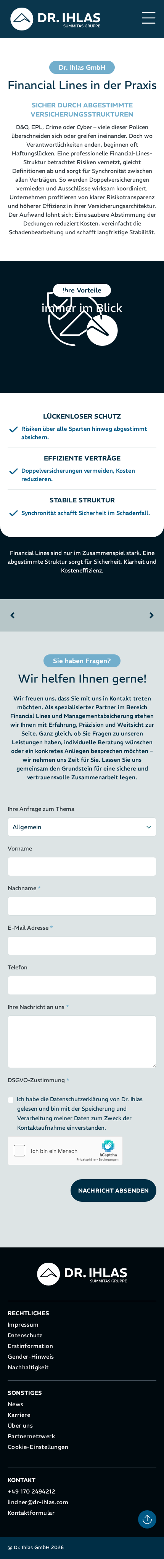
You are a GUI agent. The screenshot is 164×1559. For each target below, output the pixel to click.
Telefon (17, 967)
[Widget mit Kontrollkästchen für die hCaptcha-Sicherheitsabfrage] (65, 1150)
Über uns (20, 1425)
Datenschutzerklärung (79, 1099)
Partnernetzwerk (31, 1436)
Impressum (23, 1324)
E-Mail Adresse (30, 927)
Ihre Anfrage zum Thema (41, 808)
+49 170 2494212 (31, 1491)
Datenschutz (25, 1335)
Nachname (24, 888)
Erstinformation (30, 1346)
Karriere (19, 1414)
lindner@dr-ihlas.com (38, 1502)
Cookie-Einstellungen (38, 1446)
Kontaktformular (31, 1512)
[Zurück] (45, 615)
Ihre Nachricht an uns (38, 1007)
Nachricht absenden (113, 1190)
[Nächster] (119, 615)
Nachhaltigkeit (28, 1367)
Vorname (20, 848)
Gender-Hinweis (31, 1356)
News (16, 1404)
